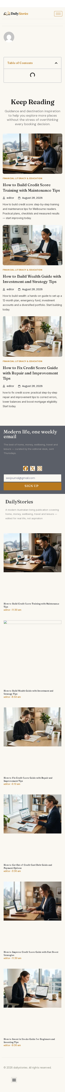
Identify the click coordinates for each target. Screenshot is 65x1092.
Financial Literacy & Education (22, 178)
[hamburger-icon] (58, 13)
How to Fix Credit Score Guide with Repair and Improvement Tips (30, 373)
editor (10, 197)
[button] (56, 63)
